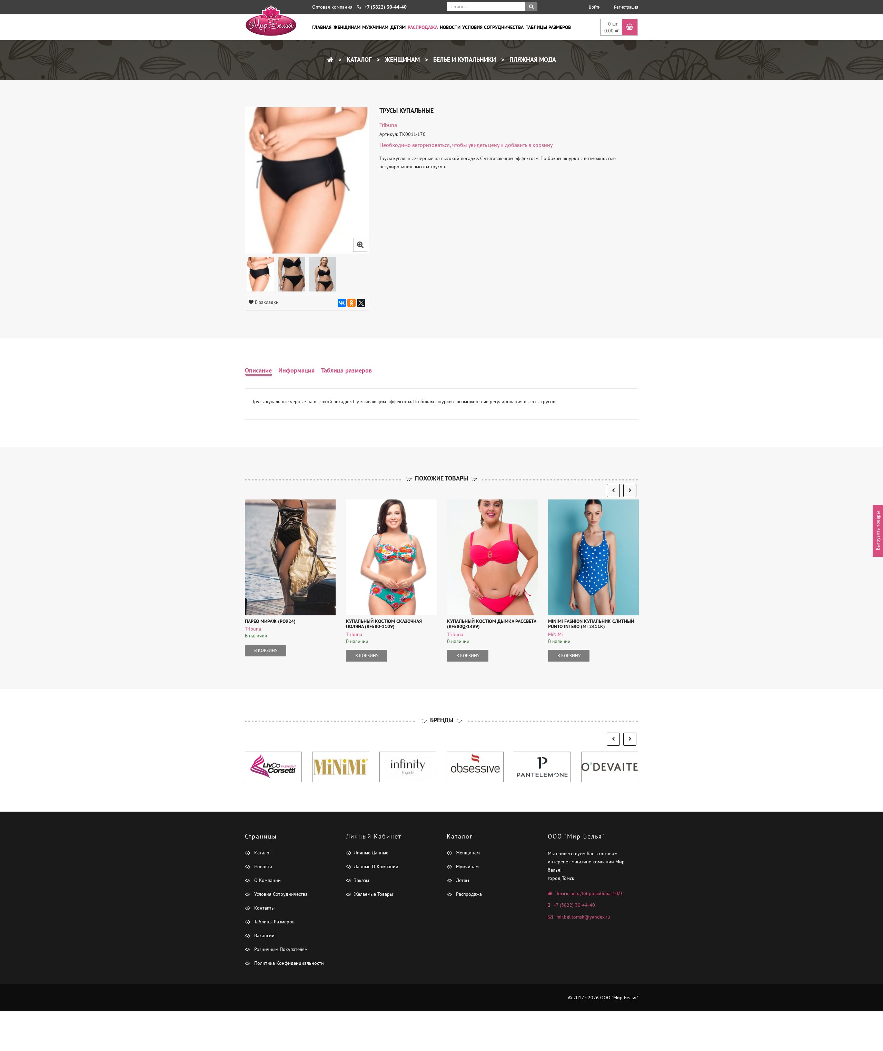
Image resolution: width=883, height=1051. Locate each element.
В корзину (265, 650)
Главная (321, 27)
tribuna (388, 124)
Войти (595, 7)
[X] (361, 303)
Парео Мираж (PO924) (270, 621)
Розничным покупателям (280, 949)
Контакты (264, 908)
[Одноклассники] (351, 303)
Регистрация (626, 7)
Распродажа (423, 27)
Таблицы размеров (548, 27)
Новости (450, 27)
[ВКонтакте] (342, 303)
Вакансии (264, 935)
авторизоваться (431, 144)
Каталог (358, 59)
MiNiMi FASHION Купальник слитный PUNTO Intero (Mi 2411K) (591, 623)
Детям (398, 27)
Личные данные (371, 853)
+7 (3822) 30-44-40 (574, 905)
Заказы (361, 880)
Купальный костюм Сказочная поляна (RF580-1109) (384, 623)
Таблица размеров (346, 370)
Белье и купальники (463, 59)
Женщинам (347, 27)
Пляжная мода (532, 59)
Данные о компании (376, 866)
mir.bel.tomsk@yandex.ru (583, 917)
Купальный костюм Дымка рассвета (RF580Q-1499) (491, 623)
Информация (296, 370)
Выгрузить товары (878, 530)
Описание (258, 370)
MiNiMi (555, 634)
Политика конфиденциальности (288, 963)
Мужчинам (375, 27)
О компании (267, 880)
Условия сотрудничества (493, 27)
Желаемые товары (373, 894)
